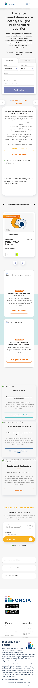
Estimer (27, 60)
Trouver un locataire (16, 190)
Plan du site (25, 626)
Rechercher (10, 60)
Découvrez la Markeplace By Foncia (19, 451)
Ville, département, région (10, 80)
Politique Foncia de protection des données (27, 633)
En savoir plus (19, 491)
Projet (5, 65)
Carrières (7, 629)
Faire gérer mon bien (19, 360)
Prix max (6, 73)
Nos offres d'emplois (11, 632)
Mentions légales (27, 629)
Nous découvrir (9, 626)
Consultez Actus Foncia (19, 415)
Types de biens (23, 65)
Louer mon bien (19, 311)
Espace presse (9, 635)
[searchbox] (19, 84)
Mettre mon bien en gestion (16, 170)
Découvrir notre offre (19, 148)
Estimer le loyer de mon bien (19, 154)
